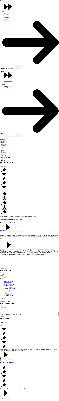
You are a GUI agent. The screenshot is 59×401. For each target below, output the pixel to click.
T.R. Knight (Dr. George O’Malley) (9, 284)
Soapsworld (3, 149)
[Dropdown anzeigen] (10, 6)
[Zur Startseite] (2, 396)
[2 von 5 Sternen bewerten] (4, 198)
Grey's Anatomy (4, 150)
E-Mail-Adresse (2, 308)
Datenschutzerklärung (7, 314)
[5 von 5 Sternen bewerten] (4, 211)
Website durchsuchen (5, 68)
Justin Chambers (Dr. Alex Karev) (8, 283)
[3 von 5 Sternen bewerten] (4, 202)
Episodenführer (4, 152)
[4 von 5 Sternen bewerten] (4, 207)
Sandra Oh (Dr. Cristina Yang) (8, 282)
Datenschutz (34, 216)
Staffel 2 (3, 153)
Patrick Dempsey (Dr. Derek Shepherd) (9, 288)
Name (1, 306)
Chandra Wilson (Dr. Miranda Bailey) (9, 285)
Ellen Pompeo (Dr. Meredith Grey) (8, 281)
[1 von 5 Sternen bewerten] (4, 193)
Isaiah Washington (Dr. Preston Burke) (9, 287)
